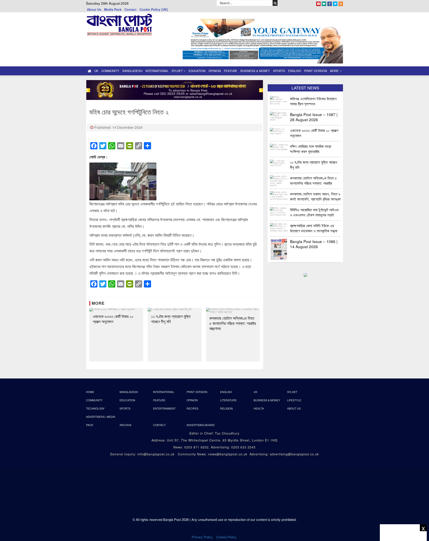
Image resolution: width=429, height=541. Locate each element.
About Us (94, 9)
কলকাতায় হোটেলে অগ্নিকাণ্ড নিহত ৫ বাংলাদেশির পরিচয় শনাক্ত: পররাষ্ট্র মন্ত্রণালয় (232, 323)
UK (96, 71)
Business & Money (255, 71)
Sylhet (178, 71)
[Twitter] (335, 3)
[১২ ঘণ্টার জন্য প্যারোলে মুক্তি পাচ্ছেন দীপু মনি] (175, 309)
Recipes (192, 408)
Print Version (315, 71)
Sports (279, 71)
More (335, 71)
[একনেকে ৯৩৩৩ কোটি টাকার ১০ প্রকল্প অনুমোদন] (116, 309)
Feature (230, 71)
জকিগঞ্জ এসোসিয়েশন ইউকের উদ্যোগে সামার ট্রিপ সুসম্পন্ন (314, 101)
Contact (130, 9)
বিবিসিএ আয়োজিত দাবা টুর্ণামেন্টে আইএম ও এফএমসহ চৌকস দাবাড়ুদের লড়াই (314, 212)
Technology (95, 408)
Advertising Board (201, 425)
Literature (228, 400)
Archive (126, 425)
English (294, 71)
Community (110, 71)
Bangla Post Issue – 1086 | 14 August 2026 (313, 244)
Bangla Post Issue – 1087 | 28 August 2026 (313, 117)
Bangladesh (132, 71)
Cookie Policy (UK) (153, 9)
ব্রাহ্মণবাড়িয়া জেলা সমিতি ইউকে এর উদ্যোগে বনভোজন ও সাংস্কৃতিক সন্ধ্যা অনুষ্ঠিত (313, 228)
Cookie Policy (226, 537)
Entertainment (164, 408)
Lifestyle (294, 400)
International (156, 71)
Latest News (305, 88)
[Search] (275, 3)
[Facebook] (329, 3)
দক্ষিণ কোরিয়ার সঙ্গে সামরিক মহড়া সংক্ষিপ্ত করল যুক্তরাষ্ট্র (310, 149)
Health (259, 408)
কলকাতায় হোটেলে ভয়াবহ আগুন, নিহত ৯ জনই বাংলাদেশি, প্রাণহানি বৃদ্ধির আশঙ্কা (315, 196)
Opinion (214, 71)
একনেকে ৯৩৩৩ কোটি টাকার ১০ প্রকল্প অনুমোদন (113, 319)
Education (197, 71)
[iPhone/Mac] (318, 3)
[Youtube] (324, 3)
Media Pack (113, 9)
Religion (226, 408)
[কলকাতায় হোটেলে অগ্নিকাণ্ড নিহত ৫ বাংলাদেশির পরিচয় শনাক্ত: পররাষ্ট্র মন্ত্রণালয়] (233, 310)
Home (90, 392)
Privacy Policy (202, 537)
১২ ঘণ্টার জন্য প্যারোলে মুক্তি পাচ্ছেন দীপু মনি (171, 319)
